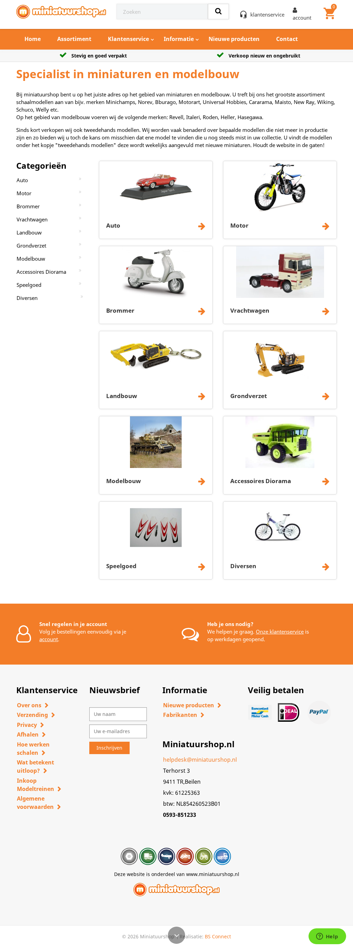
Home (32, 39)
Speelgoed (29, 284)
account (48, 639)
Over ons (29, 705)
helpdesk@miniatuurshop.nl (200, 759)
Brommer (28, 206)
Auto (22, 180)
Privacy (27, 725)
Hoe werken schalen (33, 749)
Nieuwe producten (234, 39)
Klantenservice (128, 39)
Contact (287, 39)
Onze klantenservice (280, 631)
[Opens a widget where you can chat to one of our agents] (327, 937)
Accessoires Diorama (41, 271)
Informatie (179, 39)
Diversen (27, 297)
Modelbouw (31, 258)
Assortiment (74, 39)
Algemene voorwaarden (35, 803)
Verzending (32, 715)
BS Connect (218, 936)
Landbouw (29, 232)
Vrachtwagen (32, 219)
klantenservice (267, 14)
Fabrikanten (180, 715)
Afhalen (28, 734)
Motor (24, 193)
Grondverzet (31, 245)
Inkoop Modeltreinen (35, 785)
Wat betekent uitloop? (35, 766)
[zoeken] (218, 11)
